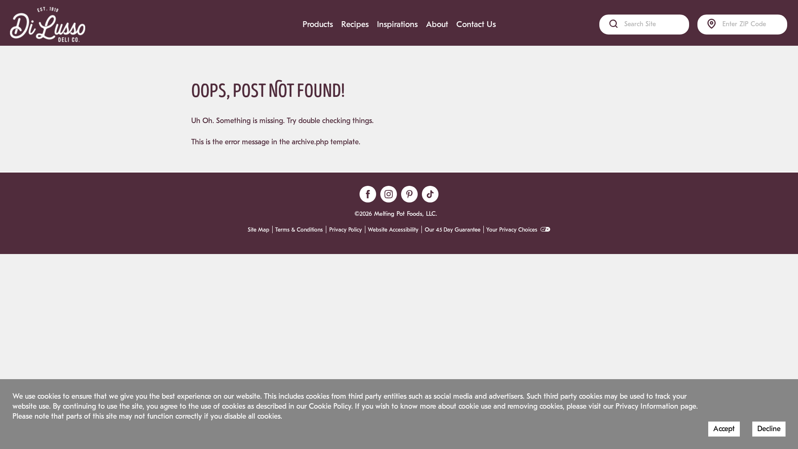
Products (318, 24)
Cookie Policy (330, 406)
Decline (769, 428)
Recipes (355, 24)
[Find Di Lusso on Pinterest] (409, 194)
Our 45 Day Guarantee (452, 230)
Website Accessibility (393, 230)
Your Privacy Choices (511, 230)
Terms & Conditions (299, 230)
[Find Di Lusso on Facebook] (368, 194)
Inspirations (397, 24)
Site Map (258, 230)
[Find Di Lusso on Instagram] (388, 194)
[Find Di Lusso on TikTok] (430, 194)
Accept (724, 428)
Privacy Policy (345, 230)
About (437, 24)
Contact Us (476, 24)
